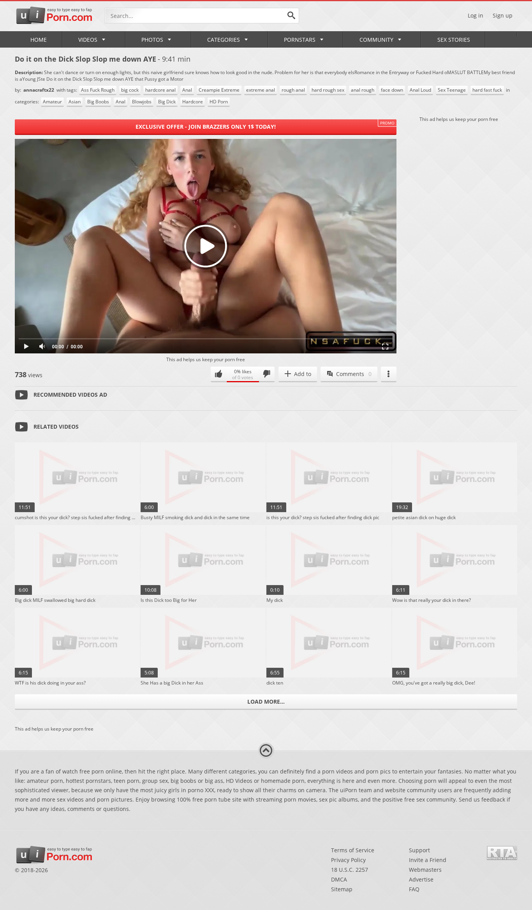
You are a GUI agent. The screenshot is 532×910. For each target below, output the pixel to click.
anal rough (362, 90)
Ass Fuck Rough (98, 90)
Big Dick (167, 101)
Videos (87, 39)
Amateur (52, 101)
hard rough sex (328, 90)
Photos (152, 39)
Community (376, 39)
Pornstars (299, 39)
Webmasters (425, 869)
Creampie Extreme (219, 90)
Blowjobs (141, 101)
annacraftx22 (39, 90)
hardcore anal (160, 90)
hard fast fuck (487, 90)
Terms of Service (352, 850)
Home (38, 39)
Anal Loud (420, 90)
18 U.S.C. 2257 (349, 869)
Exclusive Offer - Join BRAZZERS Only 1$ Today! (206, 126)
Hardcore (192, 101)
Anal (187, 90)
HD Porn (219, 101)
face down (392, 90)
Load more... (266, 701)
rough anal (293, 90)
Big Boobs (98, 101)
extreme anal (260, 90)
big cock (130, 90)
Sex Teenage (452, 90)
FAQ (414, 889)
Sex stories (453, 39)
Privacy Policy (348, 860)
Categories (223, 39)
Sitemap (341, 889)
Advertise (421, 879)
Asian (75, 101)
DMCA (339, 879)
